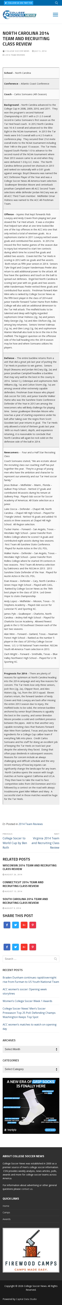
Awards (7, 1219)
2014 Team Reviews (15, 55)
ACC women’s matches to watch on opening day (30, 1027)
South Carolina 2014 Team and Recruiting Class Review (25, 901)
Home (6, 1205)
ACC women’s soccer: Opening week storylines (25, 991)
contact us (27, 1188)
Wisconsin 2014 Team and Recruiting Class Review (30, 867)
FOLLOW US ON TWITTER (19, 3)
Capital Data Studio (26, 1299)
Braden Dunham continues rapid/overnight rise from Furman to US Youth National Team (31, 980)
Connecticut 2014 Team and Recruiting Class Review (23, 884)
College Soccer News (17, 51)
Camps (6, 1212)
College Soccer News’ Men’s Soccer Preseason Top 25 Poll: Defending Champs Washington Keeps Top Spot (29, 1013)
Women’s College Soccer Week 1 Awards (27, 1001)
